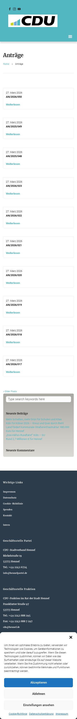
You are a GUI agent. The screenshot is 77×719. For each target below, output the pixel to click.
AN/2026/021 (14, 245)
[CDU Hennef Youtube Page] (19, 9)
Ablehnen (38, 694)
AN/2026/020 (14, 275)
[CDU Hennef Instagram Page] (14, 9)
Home (6, 64)
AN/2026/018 (14, 334)
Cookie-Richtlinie (18, 713)
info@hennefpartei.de (15, 573)
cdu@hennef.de (11, 627)
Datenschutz (9, 497)
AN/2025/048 (14, 156)
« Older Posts (10, 391)
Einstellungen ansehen (38, 705)
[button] (71, 637)
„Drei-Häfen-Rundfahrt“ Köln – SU (25, 435)
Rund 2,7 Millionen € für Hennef (24, 438)
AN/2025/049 (14, 126)
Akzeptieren (38, 682)
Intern (6, 525)
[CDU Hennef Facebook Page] (9, 9)
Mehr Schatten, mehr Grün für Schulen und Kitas (34, 419)
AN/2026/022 (14, 215)
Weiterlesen (13, 104)
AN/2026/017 (14, 364)
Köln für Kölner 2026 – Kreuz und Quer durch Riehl (35, 423)
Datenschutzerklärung (41, 713)
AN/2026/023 (14, 185)
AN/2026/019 (14, 304)
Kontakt (7, 515)
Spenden (7, 509)
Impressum (62, 713)
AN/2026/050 (14, 96)
